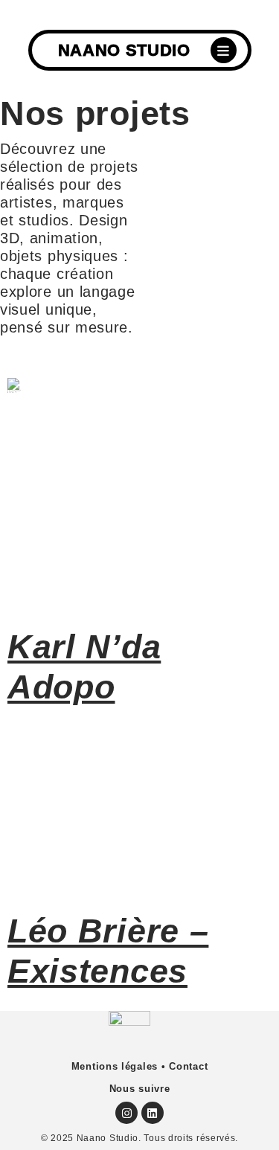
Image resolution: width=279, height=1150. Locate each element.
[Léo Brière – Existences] (139, 812)
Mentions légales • (118, 1066)
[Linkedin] (152, 1113)
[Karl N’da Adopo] (139, 507)
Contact (188, 1066)
